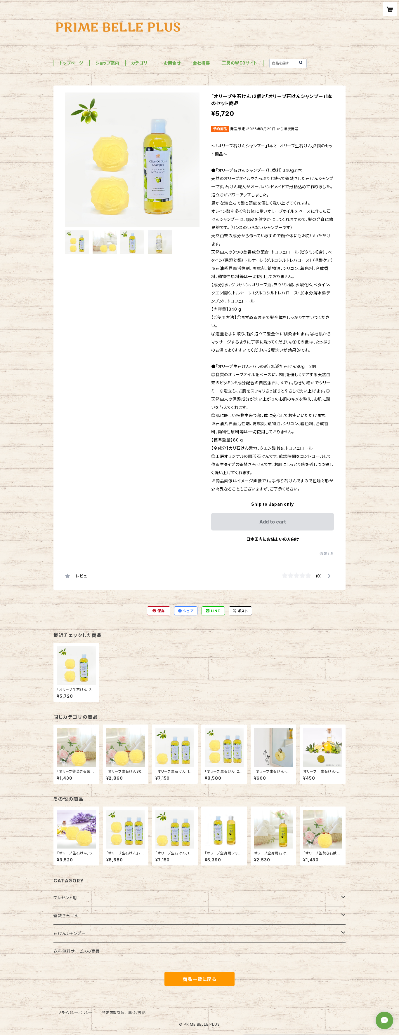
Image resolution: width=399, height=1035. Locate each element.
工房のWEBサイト (239, 62)
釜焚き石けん (66, 915)
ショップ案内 (107, 62)
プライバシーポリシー (75, 1012)
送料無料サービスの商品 (76, 951)
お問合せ (172, 62)
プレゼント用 (65, 897)
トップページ (71, 62)
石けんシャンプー (69, 933)
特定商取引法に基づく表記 (124, 1012)
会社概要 (201, 62)
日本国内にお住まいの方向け (272, 539)
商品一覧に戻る (199, 979)
